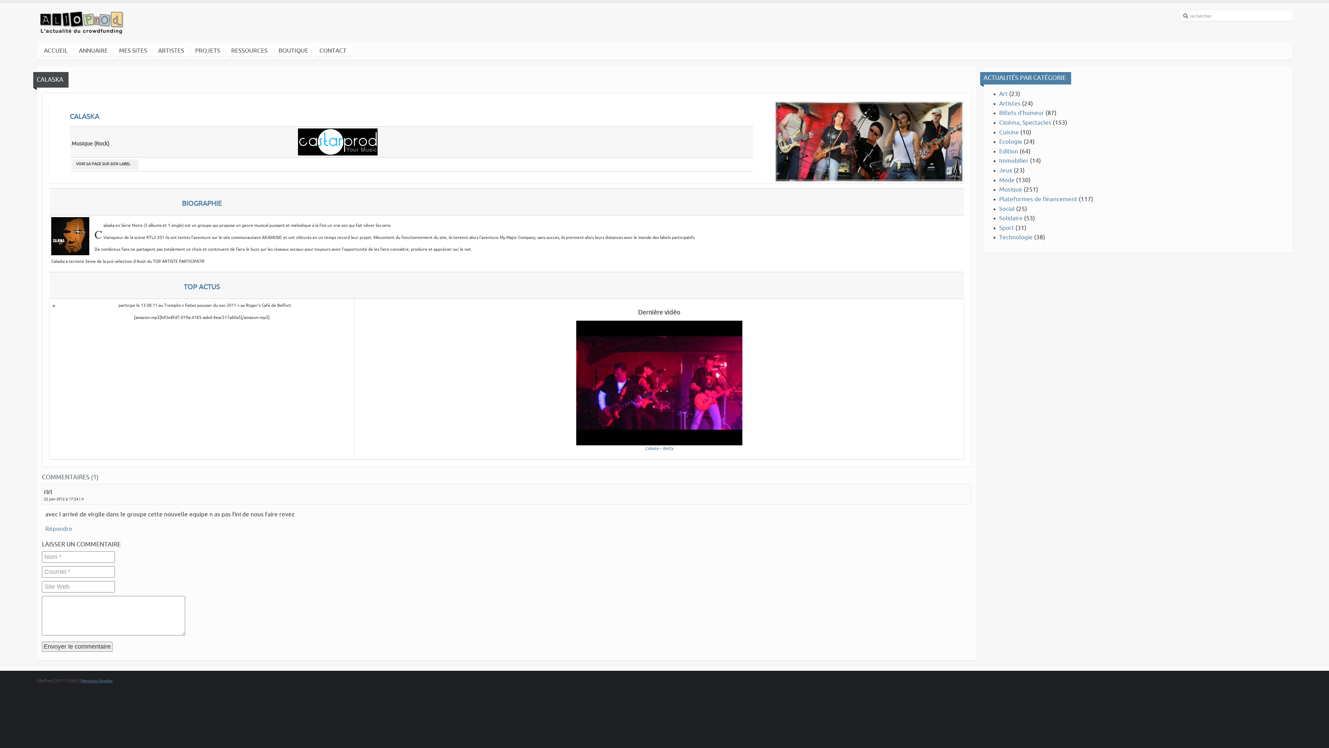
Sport (1006, 228)
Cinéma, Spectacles (1025, 123)
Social (1007, 209)
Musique (1010, 190)
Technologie (1016, 237)
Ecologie (1010, 142)
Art (1003, 94)
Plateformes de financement (1038, 199)
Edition (1008, 151)
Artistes (1010, 104)
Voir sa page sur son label (103, 164)
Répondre (58, 529)
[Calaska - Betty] (659, 383)
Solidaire (1011, 218)
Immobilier (1014, 161)
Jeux (1005, 170)
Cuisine (1009, 132)
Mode (1007, 180)
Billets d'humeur (1021, 113)
